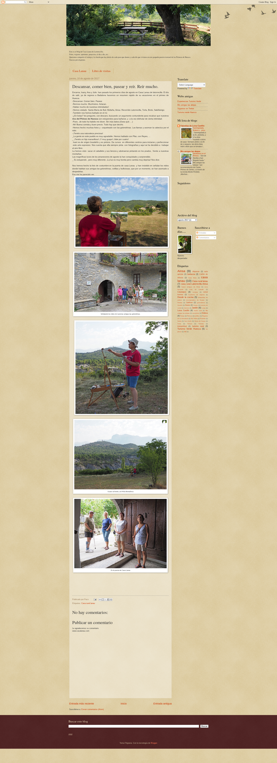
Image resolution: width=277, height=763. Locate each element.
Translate (197, 88)
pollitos (197, 316)
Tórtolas (201, 324)
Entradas (202, 233)
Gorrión (179, 305)
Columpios (181, 292)
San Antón (188, 321)
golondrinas (201, 302)
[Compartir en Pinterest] (111, 599)
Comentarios (203, 238)
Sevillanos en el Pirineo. (199, 155)
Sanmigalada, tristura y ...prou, (199, 129)
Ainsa (181, 271)
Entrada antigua (162, 703)
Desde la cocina (185, 297)
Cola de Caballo (196, 289)
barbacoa (191, 274)
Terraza (189, 324)
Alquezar (196, 271)
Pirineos (189, 316)
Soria (179, 324)
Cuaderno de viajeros (196, 294)
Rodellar (203, 318)
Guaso (195, 305)
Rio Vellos (194, 318)
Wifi (185, 331)
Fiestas (179, 302)
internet (186, 308)
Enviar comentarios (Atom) (92, 709)
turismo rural (198, 326)
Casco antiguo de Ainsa (190, 287)
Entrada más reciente (81, 703)
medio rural (198, 310)
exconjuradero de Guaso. (195, 300)
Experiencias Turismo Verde (189, 101)
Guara (187, 305)
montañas (195, 313)
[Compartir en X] (105, 599)
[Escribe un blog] (102, 599)
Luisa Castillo (183, 310)
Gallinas (189, 302)
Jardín (195, 307)
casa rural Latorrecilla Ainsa (194, 284)
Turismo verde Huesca (186, 112)
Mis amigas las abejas (186, 105)
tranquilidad (182, 326)
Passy (182, 316)
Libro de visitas (101, 71)
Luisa (203, 308)
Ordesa (205, 313)
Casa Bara (192, 278)
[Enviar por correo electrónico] (100, 599)
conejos (195, 292)
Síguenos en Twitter (185, 108)
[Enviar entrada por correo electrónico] (95, 599)
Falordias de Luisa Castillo (192, 126)
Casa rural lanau (88, 603)
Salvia (179, 321)
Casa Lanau (79, 71)
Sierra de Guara (199, 321)
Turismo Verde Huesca (189, 329)
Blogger (154, 743)
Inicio (124, 703)
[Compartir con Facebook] (108, 599)
